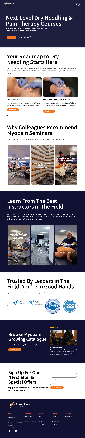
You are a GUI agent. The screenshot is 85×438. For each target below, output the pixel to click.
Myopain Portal (68, 3)
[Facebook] (9, 431)
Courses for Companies (36, 3)
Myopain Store (59, 3)
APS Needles (41, 419)
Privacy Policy (68, 416)
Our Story (54, 416)
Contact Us (54, 424)
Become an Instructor (57, 419)
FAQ (40, 427)
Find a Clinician (27, 3)
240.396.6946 (12, 420)
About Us (51, 3)
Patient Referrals (55, 421)
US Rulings (41, 421)
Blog (40, 416)
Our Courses (18, 3)
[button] (6, 115)
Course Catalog (28, 416)
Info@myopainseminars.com (17, 427)
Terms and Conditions (70, 419)
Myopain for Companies (30, 421)
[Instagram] (12, 431)
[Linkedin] (16, 431)
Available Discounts (29, 419)
